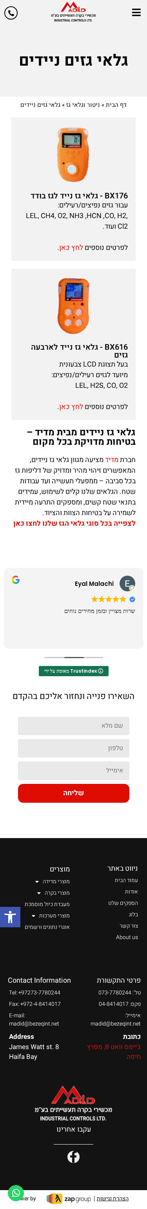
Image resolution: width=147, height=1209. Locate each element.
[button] (10, 917)
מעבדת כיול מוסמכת (47, 904)
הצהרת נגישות (113, 1198)
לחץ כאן (71, 247)
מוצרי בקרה (57, 893)
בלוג (133, 914)
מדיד (111, 460)
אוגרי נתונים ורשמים (47, 927)
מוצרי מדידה (56, 881)
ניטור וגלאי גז (83, 105)
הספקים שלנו (123, 903)
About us (127, 937)
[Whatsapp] (16, 1193)
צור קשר (129, 926)
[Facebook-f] (73, 1157)
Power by (24, 1198)
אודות (131, 892)
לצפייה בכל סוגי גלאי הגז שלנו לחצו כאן (74, 523)
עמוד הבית (126, 880)
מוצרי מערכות (54, 916)
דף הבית (116, 105)
